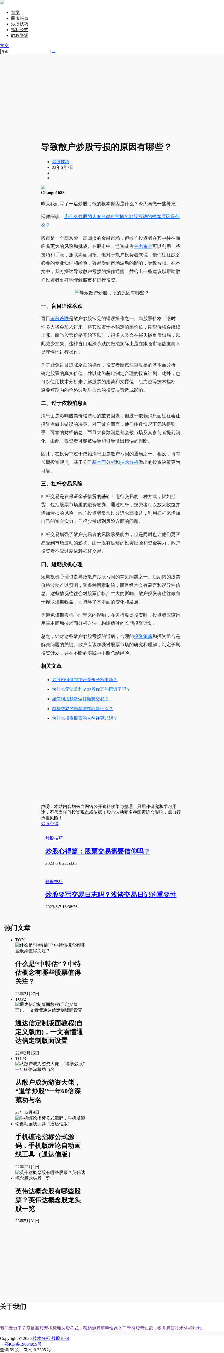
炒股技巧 (19, 24)
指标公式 (19, 29)
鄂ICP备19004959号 (23, 1344)
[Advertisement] (112, 97)
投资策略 (143, 636)
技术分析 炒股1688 (50, 1338)
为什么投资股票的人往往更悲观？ (84, 718)
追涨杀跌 (59, 318)
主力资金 (143, 246)
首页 (15, 12)
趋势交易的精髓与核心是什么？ (82, 708)
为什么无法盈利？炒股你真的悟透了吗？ (91, 689)
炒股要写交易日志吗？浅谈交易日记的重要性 (110, 894)
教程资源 (19, 35)
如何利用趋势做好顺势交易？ (80, 698)
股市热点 (19, 18)
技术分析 (129, 462)
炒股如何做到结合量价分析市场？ (84, 679)
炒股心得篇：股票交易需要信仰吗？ (97, 851)
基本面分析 (103, 462)
